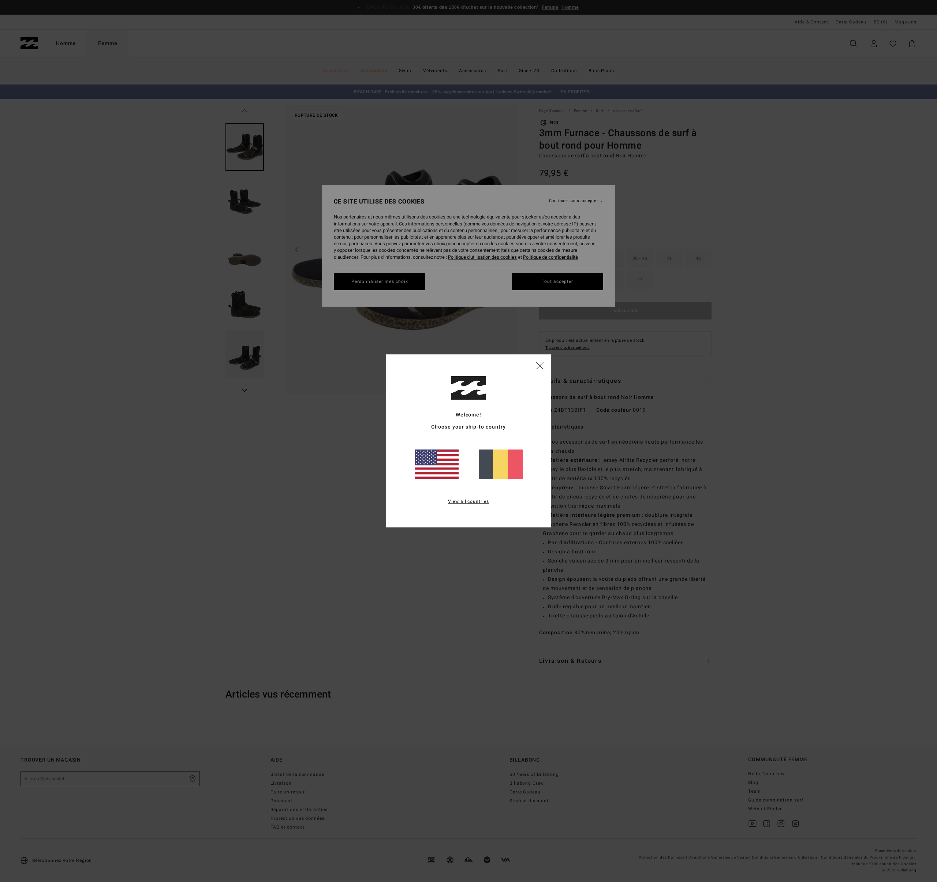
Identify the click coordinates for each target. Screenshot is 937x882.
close (540, 365)
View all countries (468, 501)
